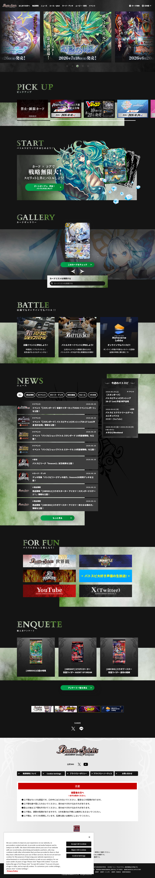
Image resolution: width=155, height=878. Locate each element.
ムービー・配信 (81, 6)
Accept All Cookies (78, 844)
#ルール (82, 395)
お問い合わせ (127, 773)
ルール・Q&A (55, 6)
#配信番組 (71, 395)
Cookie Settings (54, 773)
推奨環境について (29, 773)
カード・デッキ (67, 6)
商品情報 (35, 6)
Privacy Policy (12, 871)
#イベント (42, 395)
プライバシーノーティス (102, 773)
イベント (92, 6)
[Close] (89, 837)
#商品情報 (30, 395)
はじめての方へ (24, 6)
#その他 (93, 395)
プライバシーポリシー (78, 773)
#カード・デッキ (56, 395)
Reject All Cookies (78, 850)
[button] (67, 66)
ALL (20, 395)
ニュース (44, 6)
